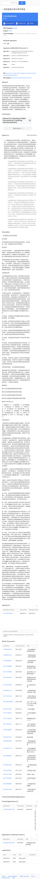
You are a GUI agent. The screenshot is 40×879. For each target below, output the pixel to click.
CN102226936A (7, 770)
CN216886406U (7, 755)
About (4, 876)
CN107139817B (7, 713)
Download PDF (10, 23)
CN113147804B (7, 672)
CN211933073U (7, 724)
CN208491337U (7, 655)
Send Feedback (12, 876)
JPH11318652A (7, 718)
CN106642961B (7, 649)
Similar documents (26, 73)
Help (13, 878)
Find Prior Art (21, 23)
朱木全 (10, 31)
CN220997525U (7, 765)
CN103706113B (7, 748)
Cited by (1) (9, 73)
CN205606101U (7, 690)
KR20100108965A (8, 701)
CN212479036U (7, 778)
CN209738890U (7, 729)
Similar (31, 23)
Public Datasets (24, 876)
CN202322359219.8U (9, 809)
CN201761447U (7, 709)
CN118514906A (7, 685)
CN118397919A (7, 613)
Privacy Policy (6, 878)
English (15, 28)
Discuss (29, 78)
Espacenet (14, 78)
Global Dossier (22, 78)
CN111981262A (7, 696)
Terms (32, 876)
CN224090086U (7, 783)
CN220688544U (7, 660)
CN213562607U (7, 677)
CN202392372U (7, 737)
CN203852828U (7, 741)
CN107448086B (7, 666)
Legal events (16, 73)
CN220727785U (7, 774)
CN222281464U (7, 789)
